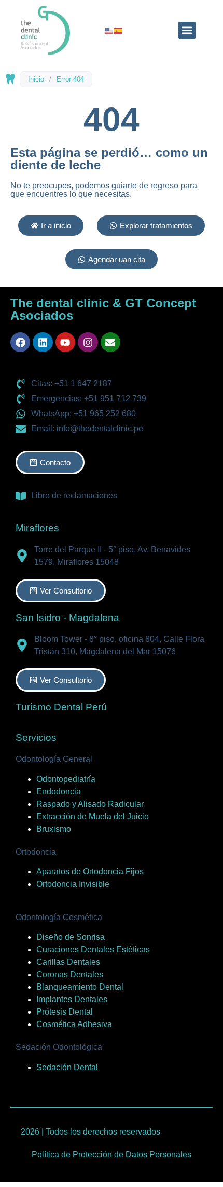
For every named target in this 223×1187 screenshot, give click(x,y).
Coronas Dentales (69, 974)
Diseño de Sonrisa (70, 937)
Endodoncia (58, 791)
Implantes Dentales (71, 999)
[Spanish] (118, 29)
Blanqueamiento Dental (79, 986)
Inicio (36, 79)
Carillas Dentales (68, 961)
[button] (187, 30)
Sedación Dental (67, 1067)
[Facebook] (20, 342)
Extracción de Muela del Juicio (92, 816)
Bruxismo (53, 829)
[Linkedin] (42, 342)
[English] (109, 29)
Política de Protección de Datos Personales (111, 1154)
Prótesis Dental (64, 1011)
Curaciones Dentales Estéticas (93, 949)
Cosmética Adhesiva (74, 1024)
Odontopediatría (65, 779)
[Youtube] (65, 342)
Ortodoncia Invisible (72, 884)
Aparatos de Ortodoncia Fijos (90, 871)
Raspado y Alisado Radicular (90, 804)
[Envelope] (110, 342)
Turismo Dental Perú (61, 707)
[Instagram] (87, 342)
